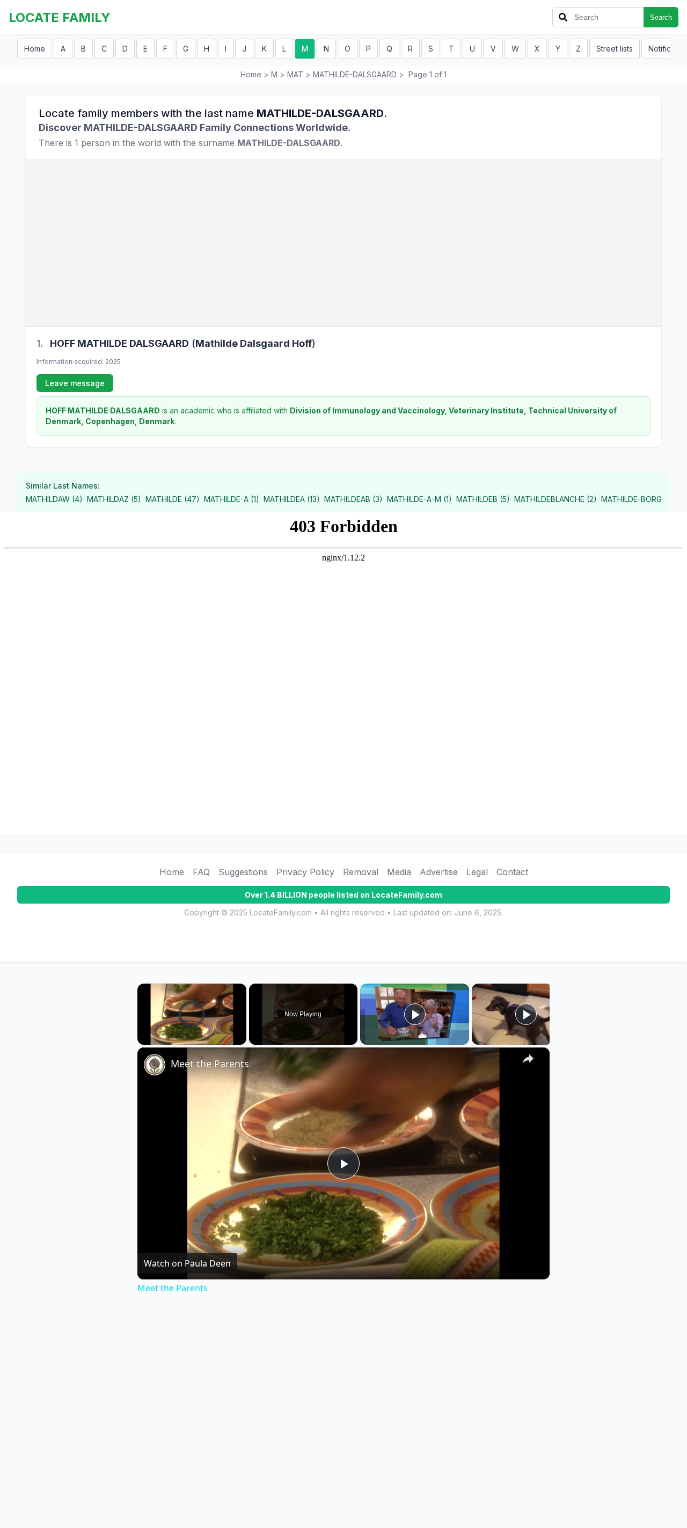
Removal (360, 872)
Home (34, 48)
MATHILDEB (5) (483, 499)
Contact (512, 872)
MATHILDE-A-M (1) (419, 499)
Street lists (614, 48)
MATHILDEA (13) (292, 499)
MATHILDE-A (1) (231, 499)
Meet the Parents (210, 1063)
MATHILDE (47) (172, 499)
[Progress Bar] (191, 1031)
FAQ (201, 872)
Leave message (75, 383)
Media (399, 872)
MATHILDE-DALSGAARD (355, 74)
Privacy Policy (305, 872)
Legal (477, 872)
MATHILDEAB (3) (353, 499)
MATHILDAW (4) (54, 499)
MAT (295, 74)
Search (661, 17)
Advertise (439, 872)
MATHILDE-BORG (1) (637, 499)
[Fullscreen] (239, 1038)
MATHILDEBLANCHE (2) (555, 499)
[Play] (143, 1038)
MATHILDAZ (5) (114, 499)
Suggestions (243, 872)
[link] (154, 1064)
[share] (528, 1058)
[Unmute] (156, 1038)
